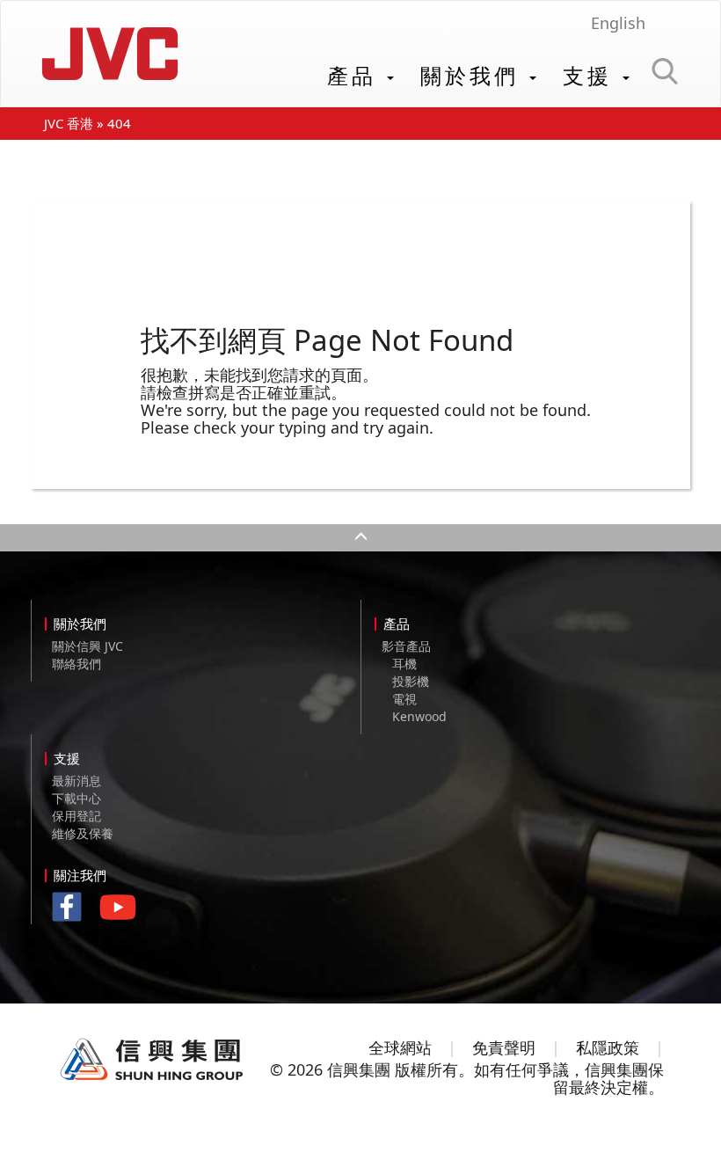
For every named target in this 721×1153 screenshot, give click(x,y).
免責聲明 (503, 1047)
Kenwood (419, 716)
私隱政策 (607, 1047)
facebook (71, 909)
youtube (122, 913)
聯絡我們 (76, 663)
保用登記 (76, 815)
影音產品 (406, 646)
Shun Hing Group (152, 1059)
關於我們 (474, 75)
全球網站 (400, 1047)
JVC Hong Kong (110, 53)
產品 (356, 75)
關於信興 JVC (87, 646)
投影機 (410, 681)
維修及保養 (82, 833)
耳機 (404, 663)
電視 (404, 698)
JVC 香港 (68, 123)
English (618, 22)
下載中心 (76, 798)
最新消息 (76, 780)
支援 (592, 75)
